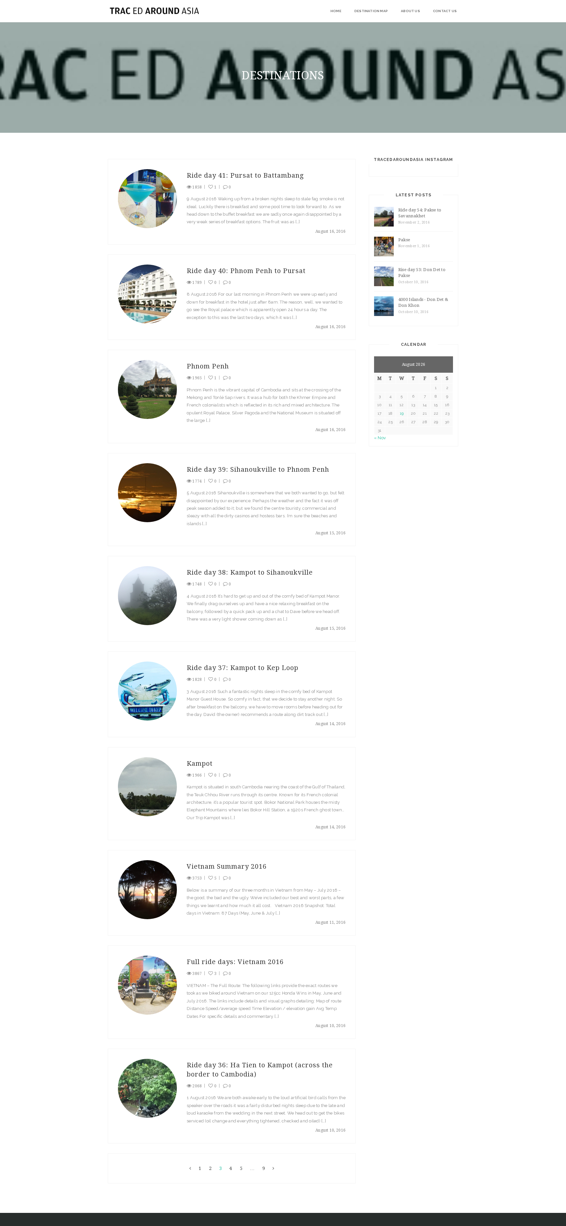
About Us (410, 11)
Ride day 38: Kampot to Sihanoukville (250, 572)
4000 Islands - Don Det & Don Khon (423, 302)
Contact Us (445, 11)
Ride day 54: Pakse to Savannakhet (419, 213)
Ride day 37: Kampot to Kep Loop (242, 668)
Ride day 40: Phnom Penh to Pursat (246, 271)
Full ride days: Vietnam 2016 (235, 962)
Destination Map (371, 11)
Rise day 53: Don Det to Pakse (421, 272)
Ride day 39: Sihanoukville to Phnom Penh (258, 469)
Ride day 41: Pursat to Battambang (245, 175)
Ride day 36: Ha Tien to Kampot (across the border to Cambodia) (260, 1069)
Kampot (200, 763)
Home (335, 11)
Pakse (404, 239)
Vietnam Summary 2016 (227, 866)
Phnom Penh (208, 366)
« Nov (380, 437)
